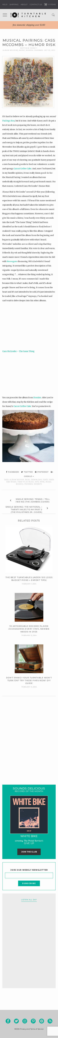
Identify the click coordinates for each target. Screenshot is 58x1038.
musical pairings (24, 484)
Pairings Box (8, 121)
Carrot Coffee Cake (22, 168)
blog (27, 479)
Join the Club (29, 852)
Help (4, 4)
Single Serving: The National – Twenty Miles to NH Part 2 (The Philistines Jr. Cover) (24, 509)
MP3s (42, 482)
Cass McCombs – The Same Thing (18, 351)
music (48, 482)
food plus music (26, 482)
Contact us (36, 4)
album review (17, 479)
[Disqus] (29, 736)
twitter (28, 472)
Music (22, 50)
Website (38, 484)
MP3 (37, 482)
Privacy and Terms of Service (31, 1029)
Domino (37, 397)
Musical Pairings (34, 50)
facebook (13, 472)
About (24, 4)
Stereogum (12, 261)
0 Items (52, 4)
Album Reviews (10, 50)
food (45, 479)
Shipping (14, 4)
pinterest (43, 472)
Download (36, 479)
